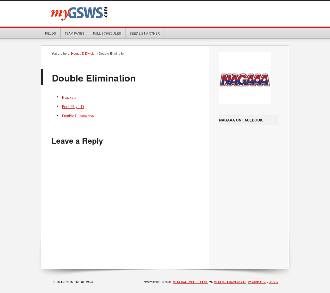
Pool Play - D (73, 106)
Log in (273, 282)
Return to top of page (75, 282)
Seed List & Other (143, 33)
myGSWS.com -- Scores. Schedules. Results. (165, 14)
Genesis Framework (230, 282)
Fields (50, 33)
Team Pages (72, 33)
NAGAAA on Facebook (241, 120)
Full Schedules (105, 33)
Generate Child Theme (190, 282)
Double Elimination (78, 115)
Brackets (69, 97)
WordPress (257, 282)
